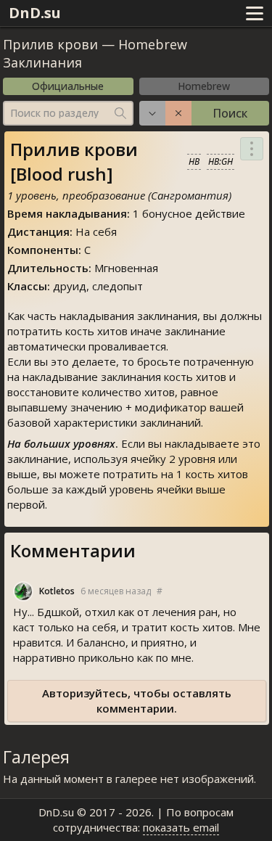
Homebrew (204, 86)
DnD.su (35, 12)
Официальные (68, 86)
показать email (181, 827)
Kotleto (57, 591)
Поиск (230, 113)
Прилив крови (50, 44)
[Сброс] (178, 113)
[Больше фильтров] (152, 113)
